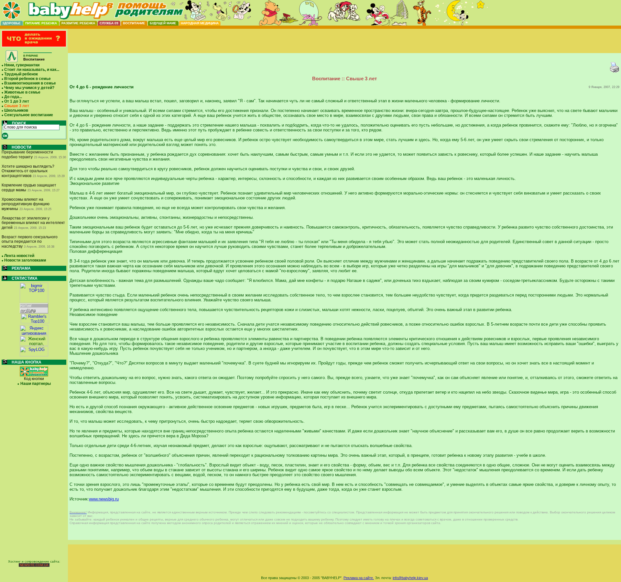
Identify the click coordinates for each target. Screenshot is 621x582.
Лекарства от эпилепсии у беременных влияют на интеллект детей (33, 223)
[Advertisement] (344, 46)
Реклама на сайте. (358, 578)
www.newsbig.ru (104, 499)
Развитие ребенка (78, 23)
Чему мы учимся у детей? (29, 87)
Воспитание (134, 23)
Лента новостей (19, 255)
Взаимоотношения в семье (30, 83)
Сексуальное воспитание (28, 115)
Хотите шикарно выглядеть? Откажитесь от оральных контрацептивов (28, 171)
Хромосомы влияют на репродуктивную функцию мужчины (25, 204)
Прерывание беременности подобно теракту (27, 154)
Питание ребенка (41, 23)
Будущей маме (163, 23)
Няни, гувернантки (21, 65)
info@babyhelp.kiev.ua (410, 578)
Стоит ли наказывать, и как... (31, 69)
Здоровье (11, 23)
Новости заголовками (25, 260)
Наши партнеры (35, 383)
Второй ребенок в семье (27, 78)
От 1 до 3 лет (16, 101)
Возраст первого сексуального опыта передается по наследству (30, 242)
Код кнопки (34, 378)
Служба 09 (109, 23)
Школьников (16, 110)
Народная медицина (200, 23)
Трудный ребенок (21, 74)
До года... (13, 97)
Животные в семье (22, 92)
